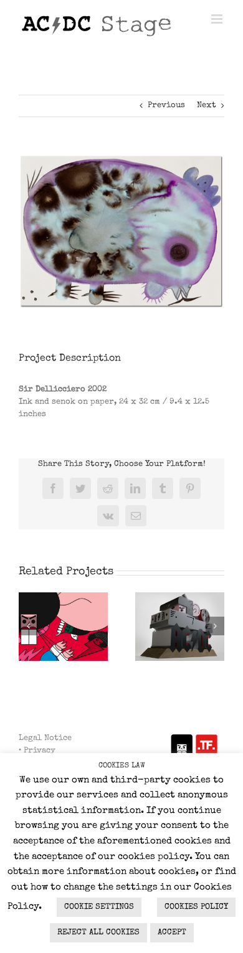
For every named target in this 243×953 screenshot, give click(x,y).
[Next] (215, 626)
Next (206, 106)
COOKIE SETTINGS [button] (99, 907)
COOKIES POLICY (196, 907)
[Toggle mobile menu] (217, 19)
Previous (166, 106)
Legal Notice (45, 738)
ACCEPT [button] (172, 933)
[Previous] (28, 626)
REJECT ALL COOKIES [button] (98, 933)
